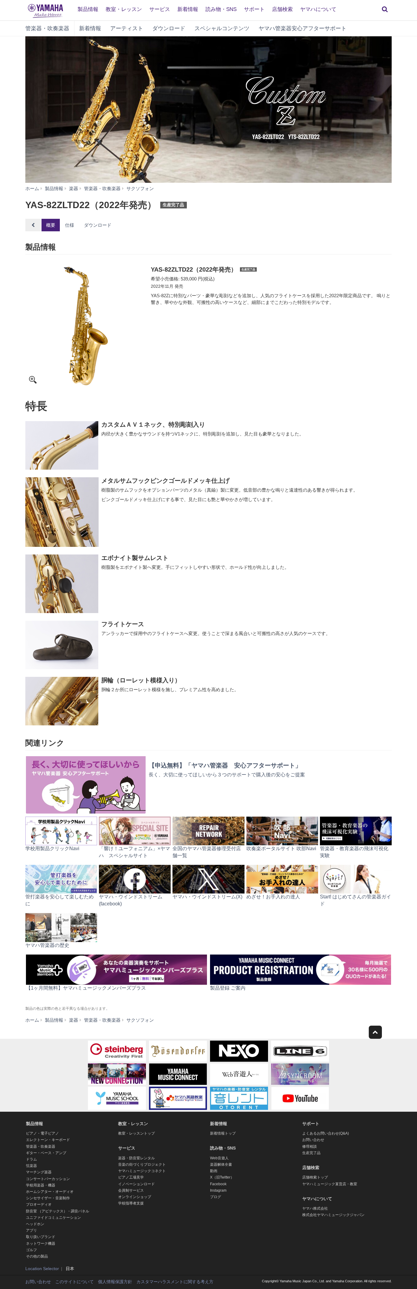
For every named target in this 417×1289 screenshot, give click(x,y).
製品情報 (88, 9)
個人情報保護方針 (115, 1281)
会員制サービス (131, 1190)
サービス (159, 9)
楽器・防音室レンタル (136, 1158)
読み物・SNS (221, 9)
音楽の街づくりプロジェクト (142, 1164)
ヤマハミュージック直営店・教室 (329, 1184)
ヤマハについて (318, 9)
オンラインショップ (134, 1197)
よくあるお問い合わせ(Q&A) (325, 1133)
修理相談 (309, 1146)
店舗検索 (282, 9)
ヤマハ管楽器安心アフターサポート (302, 28)
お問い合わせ (313, 1140)
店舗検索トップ (315, 1177)
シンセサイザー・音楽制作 (48, 1198)
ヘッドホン (35, 1224)
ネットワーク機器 (40, 1243)
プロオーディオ (39, 1204)
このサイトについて (74, 1281)
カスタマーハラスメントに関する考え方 (174, 1281)
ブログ (215, 1197)
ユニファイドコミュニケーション (53, 1217)
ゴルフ (31, 1250)
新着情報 (187, 9)
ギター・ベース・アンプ (46, 1153)
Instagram (218, 1190)
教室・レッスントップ (136, 1133)
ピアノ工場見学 (131, 1177)
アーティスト (126, 28)
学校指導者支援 (131, 1203)
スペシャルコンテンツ (221, 28)
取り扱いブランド (40, 1237)
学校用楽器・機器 (40, 1185)
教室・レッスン (124, 9)
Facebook (218, 1184)
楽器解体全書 (221, 1164)
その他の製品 (37, 1256)
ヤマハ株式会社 (315, 1208)
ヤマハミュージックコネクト (142, 1171)
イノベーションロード (136, 1184)
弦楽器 (31, 1166)
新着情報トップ (223, 1133)
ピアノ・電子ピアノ (42, 1133)
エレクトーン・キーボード (48, 1140)
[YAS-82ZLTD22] (86, 326)
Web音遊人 (219, 1158)
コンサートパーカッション (48, 1179)
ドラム (31, 1159)
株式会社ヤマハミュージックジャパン (333, 1215)
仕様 (69, 225)
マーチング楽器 (39, 1172)
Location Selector (42, 1268)
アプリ (31, 1230)
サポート (254, 9)
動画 (213, 1171)
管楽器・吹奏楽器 (47, 28)
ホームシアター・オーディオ (50, 1192)
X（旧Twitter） (222, 1177)
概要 (50, 225)
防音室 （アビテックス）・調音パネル (57, 1211)
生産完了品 (311, 1153)
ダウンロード (168, 28)
